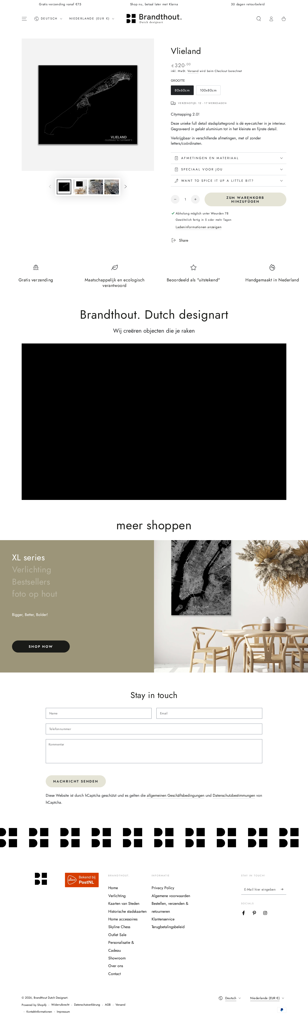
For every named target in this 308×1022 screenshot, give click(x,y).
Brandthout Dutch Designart (50, 998)
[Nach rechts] (125, 187)
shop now (41, 646)
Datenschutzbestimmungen (234, 795)
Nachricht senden (75, 781)
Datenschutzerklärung (87, 1005)
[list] (154, 278)
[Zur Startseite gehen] (154, 19)
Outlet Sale (117, 935)
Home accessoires (122, 919)
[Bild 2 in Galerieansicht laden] (80, 187)
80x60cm (183, 91)
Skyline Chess (119, 927)
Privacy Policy (163, 888)
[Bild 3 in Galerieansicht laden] (96, 187)
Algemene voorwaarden (171, 896)
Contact (114, 974)
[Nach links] (50, 187)
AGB (108, 1005)
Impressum (63, 1012)
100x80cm (209, 91)
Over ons (115, 966)
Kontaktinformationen (39, 1012)
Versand (193, 71)
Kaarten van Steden (123, 903)
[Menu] (24, 18)
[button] (258, 18)
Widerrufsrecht (60, 1005)
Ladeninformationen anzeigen (198, 227)
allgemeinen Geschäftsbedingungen (175, 795)
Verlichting (117, 896)
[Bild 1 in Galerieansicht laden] (64, 187)
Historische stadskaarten (127, 911)
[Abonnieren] (283, 889)
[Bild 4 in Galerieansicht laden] (111, 187)
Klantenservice (163, 919)
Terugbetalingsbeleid (168, 927)
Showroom (117, 958)
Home (113, 888)
